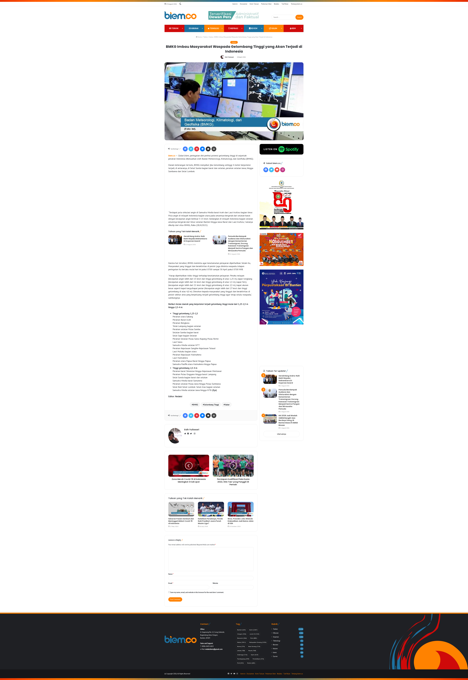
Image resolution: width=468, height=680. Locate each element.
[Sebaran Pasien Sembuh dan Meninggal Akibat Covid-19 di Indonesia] (181, 509)
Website (215, 583)
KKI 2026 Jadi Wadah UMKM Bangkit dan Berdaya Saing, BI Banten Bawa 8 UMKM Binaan (288, 420)
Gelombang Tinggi (211, 404)
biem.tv (235, 4)
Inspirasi (234, 28)
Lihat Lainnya (281, 434)
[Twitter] (191, 148)
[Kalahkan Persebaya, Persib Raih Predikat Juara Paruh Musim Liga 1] (211, 509)
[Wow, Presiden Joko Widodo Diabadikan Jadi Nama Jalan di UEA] (241, 509)
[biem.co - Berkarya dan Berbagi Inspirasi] (181, 15)
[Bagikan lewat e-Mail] (208, 148)
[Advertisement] (211, 193)
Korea (241, 646)
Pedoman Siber (266, 4)
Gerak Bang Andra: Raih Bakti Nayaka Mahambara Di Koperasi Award (195, 238)
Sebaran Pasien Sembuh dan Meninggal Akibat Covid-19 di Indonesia (181, 521)
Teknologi (214, 28)
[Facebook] (185, 148)
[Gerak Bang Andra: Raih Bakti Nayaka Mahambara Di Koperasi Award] (175, 239)
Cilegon (241, 634)
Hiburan (194, 28)
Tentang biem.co (296, 4)
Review (254, 28)
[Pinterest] (196, 148)
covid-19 (254, 634)
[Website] (185, 433)
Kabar (211, 37)
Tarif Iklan (285, 4)
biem (293, 28)
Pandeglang (243, 659)
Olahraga (242, 655)
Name (170, 574)
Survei (275, 656)
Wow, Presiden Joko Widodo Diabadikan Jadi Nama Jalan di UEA (241, 521)
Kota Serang (254, 646)
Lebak (241, 650)
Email (170, 583)
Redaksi (276, 4)
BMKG (195, 404)
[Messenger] (202, 148)
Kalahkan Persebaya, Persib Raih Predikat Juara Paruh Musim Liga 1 (210, 521)
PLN (240, 663)
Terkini (174, 28)
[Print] (213, 148)
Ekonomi (242, 638)
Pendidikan (258, 659)
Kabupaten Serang (257, 642)
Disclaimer (243, 4)
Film (253, 638)
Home (199, 37)
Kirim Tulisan (254, 4)
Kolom (274, 28)
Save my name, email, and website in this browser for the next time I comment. (197, 592)
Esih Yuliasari (229, 57)
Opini (254, 655)
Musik (252, 650)
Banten (241, 630)
